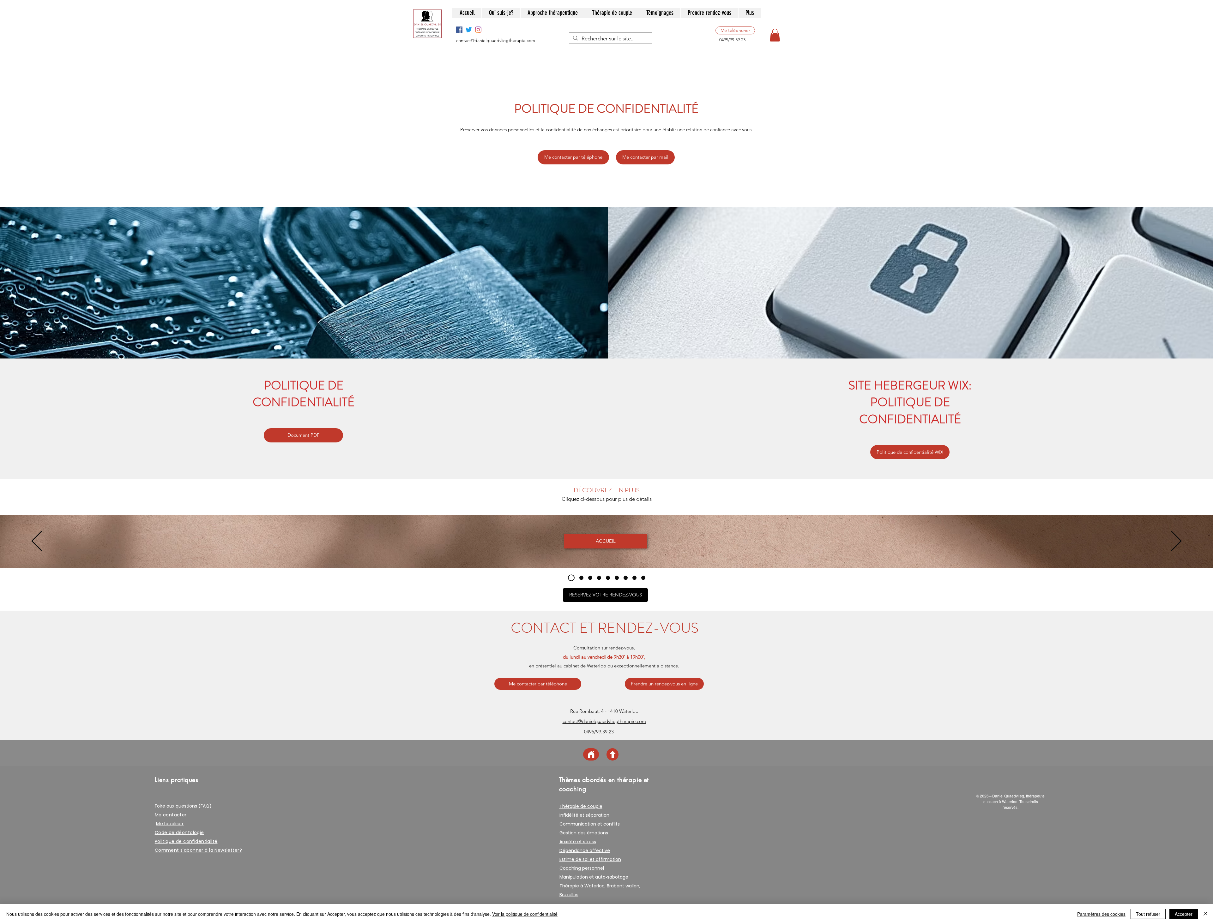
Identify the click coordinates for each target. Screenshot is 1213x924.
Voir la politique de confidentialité (525, 914)
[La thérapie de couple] (608, 578)
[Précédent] (37, 541)
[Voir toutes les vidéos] (643, 578)
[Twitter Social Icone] (469, 30)
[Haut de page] (612, 754)
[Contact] (626, 578)
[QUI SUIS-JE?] (580, 577)
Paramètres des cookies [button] (1101, 914)
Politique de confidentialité (186, 841)
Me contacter (171, 815)
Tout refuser (1148, 914)
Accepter (1183, 914)
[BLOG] (634, 578)
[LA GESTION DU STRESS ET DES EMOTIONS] (590, 578)
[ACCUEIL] (570, 578)
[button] (774, 35)
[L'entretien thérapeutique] (599, 578)
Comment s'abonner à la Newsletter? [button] (198, 850)
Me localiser (170, 823)
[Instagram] (478, 30)
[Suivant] (1176, 541)
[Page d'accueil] (591, 754)
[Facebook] (459, 30)
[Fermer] (1205, 914)
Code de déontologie (179, 832)
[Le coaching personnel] (617, 578)
